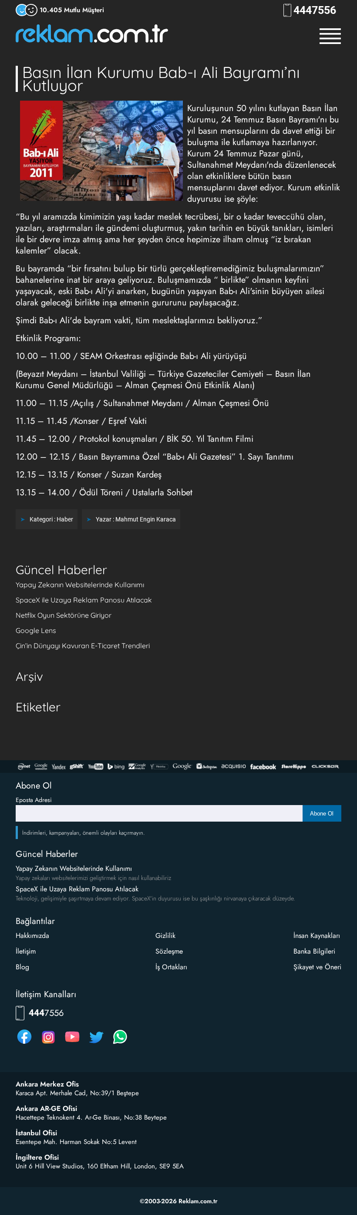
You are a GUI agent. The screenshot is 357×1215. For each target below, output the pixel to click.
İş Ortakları (171, 967)
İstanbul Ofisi (36, 1133)
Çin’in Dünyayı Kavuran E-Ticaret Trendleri (83, 645)
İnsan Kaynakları (316, 936)
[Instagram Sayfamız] (48, 1043)
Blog (22, 967)
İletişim (26, 951)
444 (314, 10)
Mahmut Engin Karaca (145, 519)
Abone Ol (321, 813)
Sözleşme (169, 951)
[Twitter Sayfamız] (96, 1043)
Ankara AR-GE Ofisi (46, 1108)
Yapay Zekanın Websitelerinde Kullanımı (80, 584)
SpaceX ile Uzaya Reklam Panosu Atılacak (84, 600)
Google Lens (36, 630)
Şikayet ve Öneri (317, 967)
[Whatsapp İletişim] (120, 1043)
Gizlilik (165, 936)
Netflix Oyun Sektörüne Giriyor (63, 615)
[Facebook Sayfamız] (24, 1043)
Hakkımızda (32, 936)
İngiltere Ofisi (37, 1157)
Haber (65, 519)
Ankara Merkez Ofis (47, 1084)
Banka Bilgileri (314, 951)
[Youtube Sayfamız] (72, 1043)
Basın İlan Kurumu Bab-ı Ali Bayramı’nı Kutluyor (161, 78)
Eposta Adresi (34, 800)
